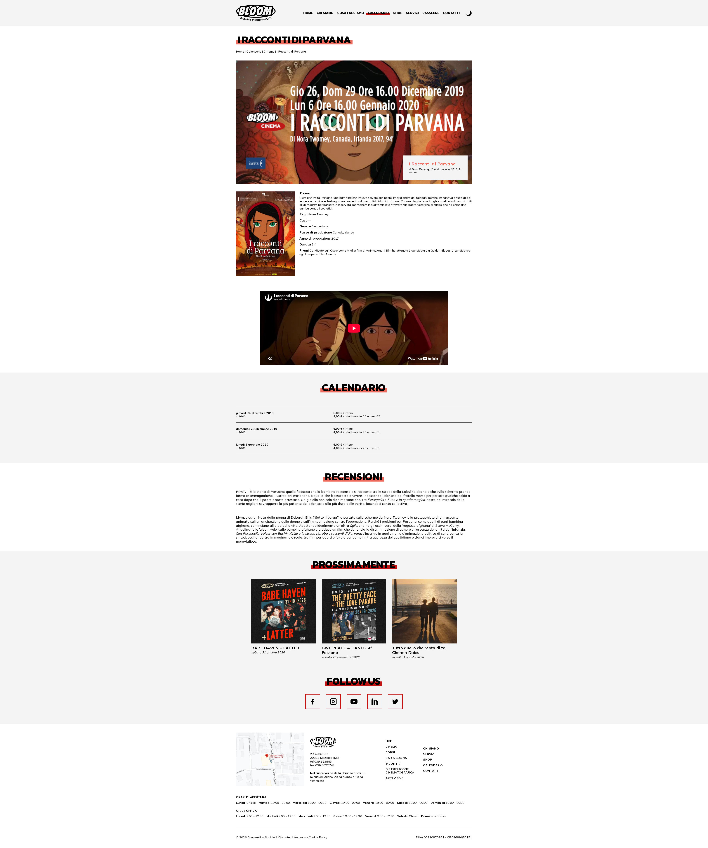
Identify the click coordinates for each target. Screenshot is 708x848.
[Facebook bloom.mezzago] (312, 701)
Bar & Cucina (396, 758)
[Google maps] (270, 785)
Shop (397, 13)
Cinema (269, 51)
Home (308, 13)
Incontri (393, 763)
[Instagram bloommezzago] (333, 701)
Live (389, 741)
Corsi (390, 752)
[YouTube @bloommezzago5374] (354, 701)
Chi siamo (325, 13)
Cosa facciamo (350, 13)
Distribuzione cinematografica (400, 770)
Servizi (412, 13)
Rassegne (431, 13)
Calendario (254, 51)
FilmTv (242, 491)
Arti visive (394, 778)
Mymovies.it (245, 517)
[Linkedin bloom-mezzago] (374, 701)
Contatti (451, 13)
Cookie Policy (318, 837)
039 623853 (323, 761)
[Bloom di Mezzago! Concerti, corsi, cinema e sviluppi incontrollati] (256, 13)
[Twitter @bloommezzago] (395, 701)
